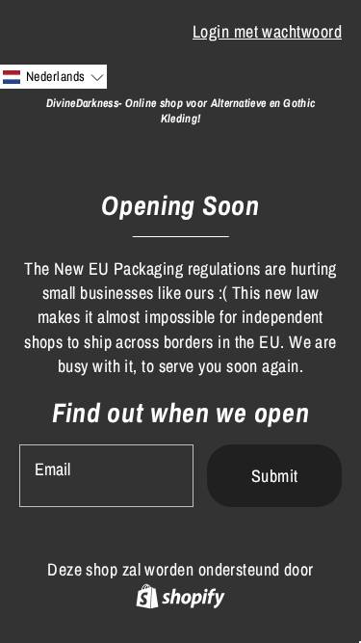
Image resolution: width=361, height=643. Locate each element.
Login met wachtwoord (267, 31)
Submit (274, 476)
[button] (53, 77)
